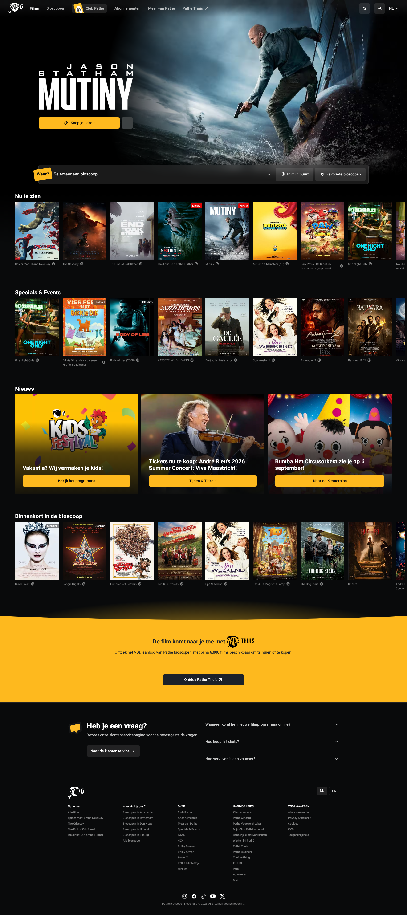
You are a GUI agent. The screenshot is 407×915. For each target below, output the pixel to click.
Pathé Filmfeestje (188, 863)
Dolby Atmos (186, 852)
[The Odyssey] (84, 231)
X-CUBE (238, 863)
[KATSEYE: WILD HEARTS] (180, 327)
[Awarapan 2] (322, 327)
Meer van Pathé (161, 8)
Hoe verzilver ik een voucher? (230, 759)
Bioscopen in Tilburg (136, 835)
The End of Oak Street (124, 264)
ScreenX (183, 857)
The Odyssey (71, 264)
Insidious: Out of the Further (175, 264)
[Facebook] (194, 896)
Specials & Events (189, 829)
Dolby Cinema (186, 846)
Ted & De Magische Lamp (269, 584)
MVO (236, 880)
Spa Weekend (261, 360)
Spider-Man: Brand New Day (32, 264)
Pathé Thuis (193, 8)
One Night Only (357, 264)
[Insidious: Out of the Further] (180, 231)
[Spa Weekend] (275, 327)
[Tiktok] (203, 896)
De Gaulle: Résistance (218, 360)
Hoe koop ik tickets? (222, 741)
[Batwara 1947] (370, 327)
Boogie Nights (72, 584)
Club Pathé (95, 8)
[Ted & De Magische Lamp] (275, 551)
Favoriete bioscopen (343, 174)
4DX (180, 840)
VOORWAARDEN (298, 807)
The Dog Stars (309, 584)
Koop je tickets (83, 123)
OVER (181, 807)
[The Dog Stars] (322, 551)
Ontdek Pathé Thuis (200, 680)
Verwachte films (374, 515)
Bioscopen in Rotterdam (138, 818)
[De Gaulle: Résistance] (227, 327)
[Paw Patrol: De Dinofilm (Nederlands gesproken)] (322, 231)
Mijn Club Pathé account (248, 829)
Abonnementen (127, 8)
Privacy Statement (299, 818)
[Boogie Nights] (84, 551)
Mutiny (209, 264)
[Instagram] (184, 896)
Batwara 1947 (357, 360)
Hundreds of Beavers (123, 584)
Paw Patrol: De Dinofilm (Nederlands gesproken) (316, 266)
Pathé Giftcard (242, 818)
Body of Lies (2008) (122, 360)
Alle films (73, 812)
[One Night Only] (370, 231)
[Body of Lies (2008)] (132, 327)
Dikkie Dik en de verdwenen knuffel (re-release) (80, 362)
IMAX (181, 835)
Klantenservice (242, 812)
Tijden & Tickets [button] (202, 481)
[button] (364, 8)
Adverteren (240, 874)
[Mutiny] (227, 231)
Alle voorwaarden (299, 812)
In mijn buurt (298, 174)
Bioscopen (55, 8)
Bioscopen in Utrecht (136, 829)
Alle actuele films (373, 195)
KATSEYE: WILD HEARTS (173, 360)
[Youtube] (213, 896)
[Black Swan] (37, 551)
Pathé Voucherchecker (247, 823)
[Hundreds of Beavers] (132, 551)
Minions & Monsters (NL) (268, 264)
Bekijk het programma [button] (76, 481)
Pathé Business (242, 852)
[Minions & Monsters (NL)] (275, 231)
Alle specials (377, 292)
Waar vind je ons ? (134, 807)
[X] (222, 896)
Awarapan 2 (308, 360)
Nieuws (182, 869)
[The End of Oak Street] (132, 231)
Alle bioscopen (132, 840)
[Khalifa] (370, 551)
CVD (291, 829)
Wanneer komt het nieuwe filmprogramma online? (247, 724)
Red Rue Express (168, 584)
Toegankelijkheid (298, 835)
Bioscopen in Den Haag (137, 823)
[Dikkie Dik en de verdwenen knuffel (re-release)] (84, 327)
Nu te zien (74, 807)
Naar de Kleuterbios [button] (330, 481)
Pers (236, 869)
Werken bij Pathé (243, 840)
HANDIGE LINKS (243, 807)
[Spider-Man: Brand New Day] (37, 231)
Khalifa (352, 584)
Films (34, 8)
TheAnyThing (241, 857)
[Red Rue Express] (180, 551)
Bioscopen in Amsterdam (138, 812)
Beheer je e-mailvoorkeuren (250, 835)
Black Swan (22, 584)
